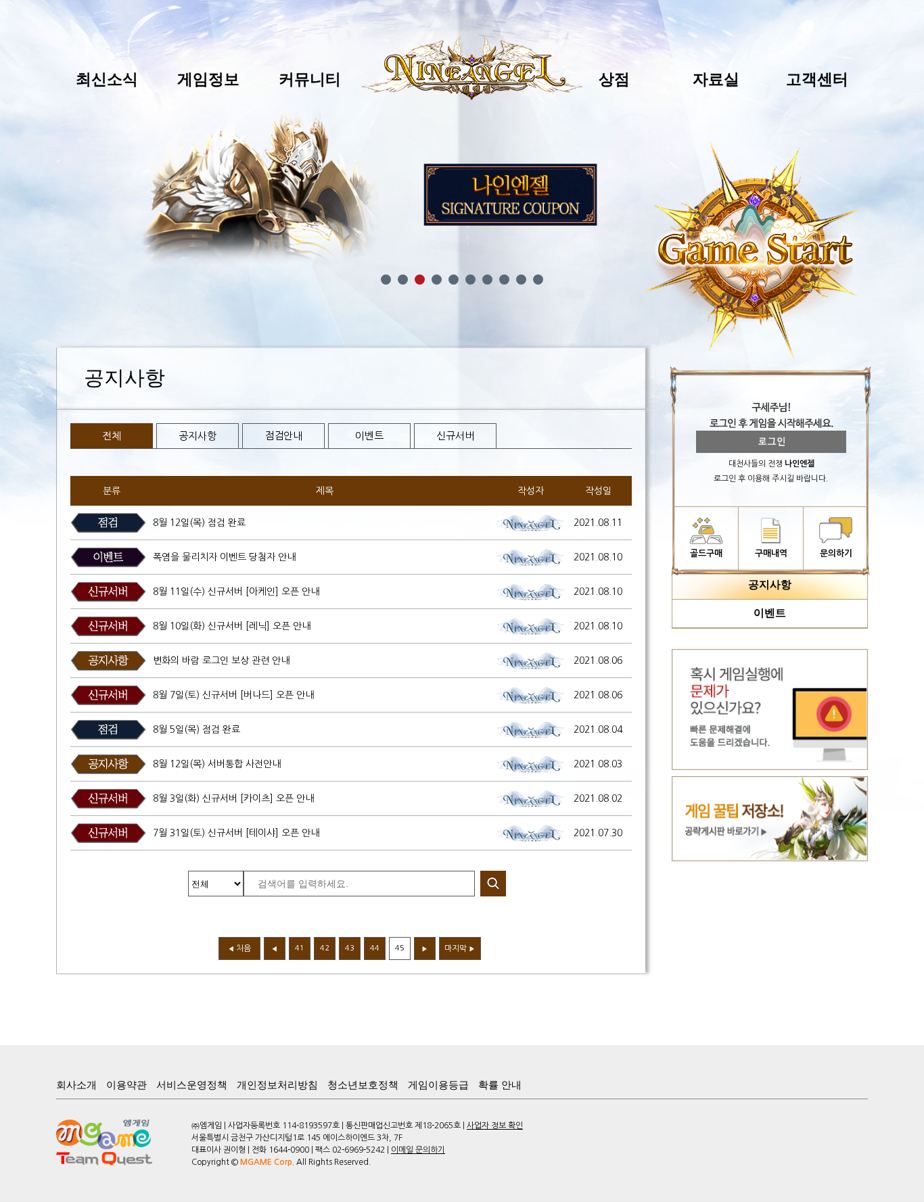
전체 (111, 436)
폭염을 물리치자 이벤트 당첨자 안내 (224, 557)
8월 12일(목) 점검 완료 (199, 522)
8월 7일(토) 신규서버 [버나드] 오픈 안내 (233, 695)
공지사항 (197, 436)
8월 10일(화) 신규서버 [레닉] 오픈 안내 (231, 626)
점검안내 (283, 436)
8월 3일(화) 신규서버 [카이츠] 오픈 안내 (233, 798)
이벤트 (369, 436)
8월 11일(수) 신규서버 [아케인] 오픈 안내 (236, 591)
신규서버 (455, 436)
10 (538, 279)
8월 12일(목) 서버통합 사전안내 (217, 764)
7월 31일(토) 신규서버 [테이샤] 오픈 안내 (236, 833)
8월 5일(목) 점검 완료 (196, 729)
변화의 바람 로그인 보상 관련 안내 (221, 660)
